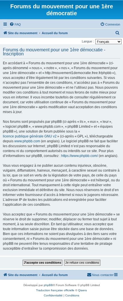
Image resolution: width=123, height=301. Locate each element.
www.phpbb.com (27, 141)
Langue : (88, 41)
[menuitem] (15, 24)
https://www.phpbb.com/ (79, 156)
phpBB (48, 285)
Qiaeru (82, 290)
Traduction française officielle (55, 290)
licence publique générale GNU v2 (30, 136)
